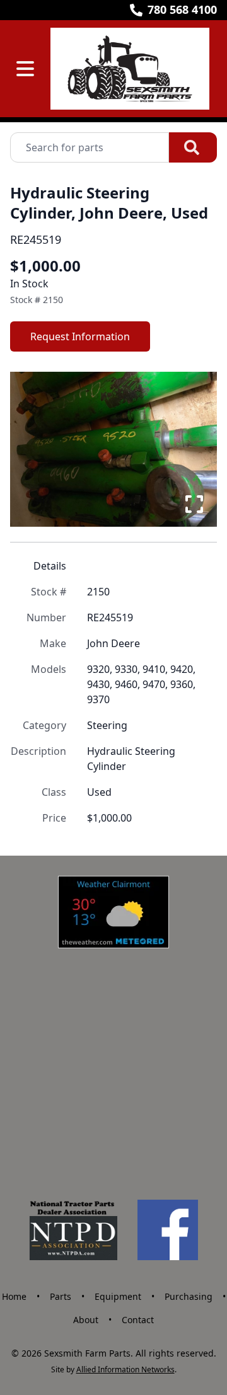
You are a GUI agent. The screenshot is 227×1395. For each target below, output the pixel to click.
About (85, 1320)
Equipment (118, 1296)
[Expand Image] (194, 504)
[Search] (193, 147)
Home (14, 1296)
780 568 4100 (182, 9)
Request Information (80, 336)
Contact (138, 1320)
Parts (60, 1296)
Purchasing (188, 1296)
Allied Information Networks (125, 1369)
